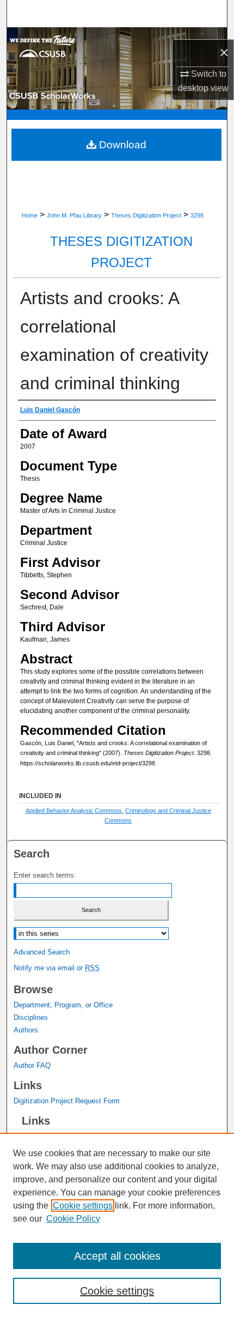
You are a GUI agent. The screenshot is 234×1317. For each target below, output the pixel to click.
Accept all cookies (117, 1256)
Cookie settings (83, 1205)
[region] (117, 1225)
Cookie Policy (73, 1218)
